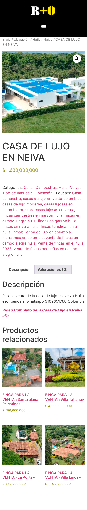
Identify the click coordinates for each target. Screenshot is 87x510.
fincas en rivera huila (20, 226)
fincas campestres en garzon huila (32, 215)
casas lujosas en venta (54, 209)
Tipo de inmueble (17, 193)
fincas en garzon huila (57, 221)
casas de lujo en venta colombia (51, 198)
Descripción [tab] (20, 269)
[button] (43, 26)
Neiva (47, 39)
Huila (36, 39)
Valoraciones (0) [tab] (52, 269)
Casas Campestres (40, 187)
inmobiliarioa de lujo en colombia (42, 232)
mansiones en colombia (23, 237)
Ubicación (21, 39)
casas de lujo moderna (22, 204)
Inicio (6, 39)
